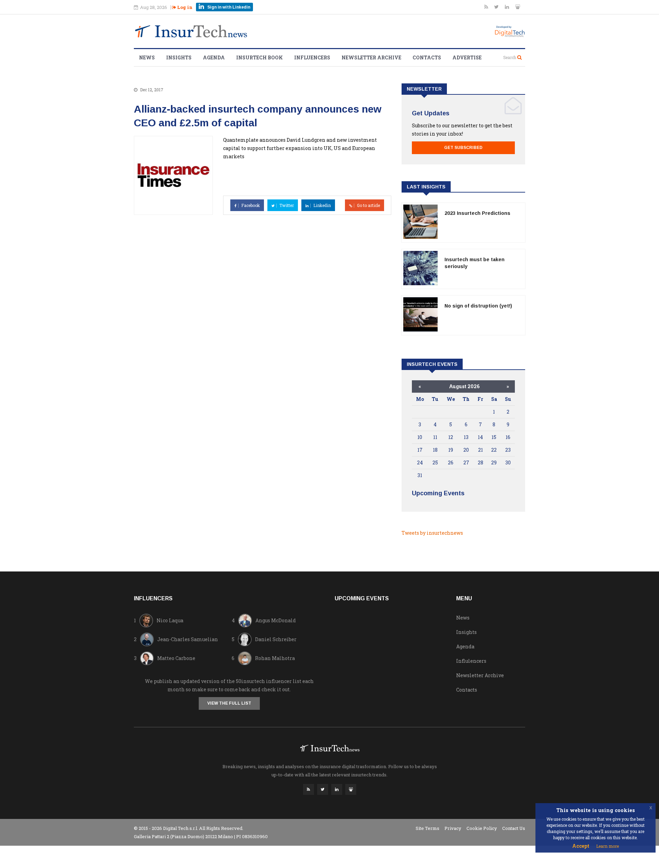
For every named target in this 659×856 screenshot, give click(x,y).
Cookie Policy (481, 828)
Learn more (607, 846)
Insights (179, 57)
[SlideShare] (517, 6)
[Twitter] (497, 6)
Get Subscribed (463, 147)
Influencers (312, 57)
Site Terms (427, 828)
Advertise (467, 57)
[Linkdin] (507, 6)
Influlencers (471, 661)
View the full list (229, 703)
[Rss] (486, 6)
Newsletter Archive (371, 57)
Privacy (452, 828)
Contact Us (513, 828)
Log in (184, 7)
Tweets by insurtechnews (432, 533)
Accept (580, 846)
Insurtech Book (259, 57)
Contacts (427, 57)
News (147, 57)
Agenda (214, 57)
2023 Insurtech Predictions (477, 213)
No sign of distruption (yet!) (478, 306)
